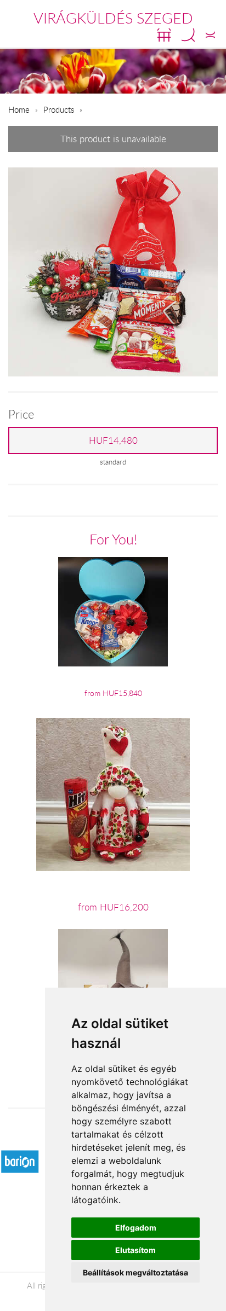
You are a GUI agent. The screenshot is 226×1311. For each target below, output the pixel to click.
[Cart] (164, 35)
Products (58, 109)
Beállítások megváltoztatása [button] (135, 1272)
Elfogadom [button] (135, 1227)
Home (19, 109)
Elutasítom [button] (135, 1250)
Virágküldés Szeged (113, 18)
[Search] (188, 35)
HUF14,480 (113, 440)
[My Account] (210, 35)
